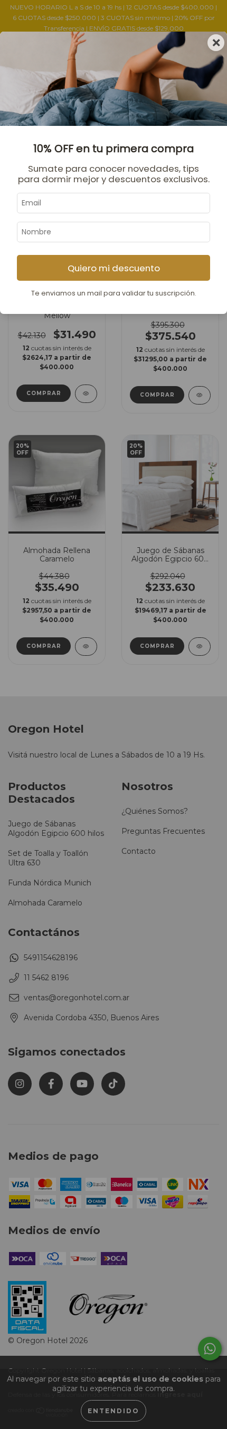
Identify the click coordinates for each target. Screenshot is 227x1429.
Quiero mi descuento (114, 268)
